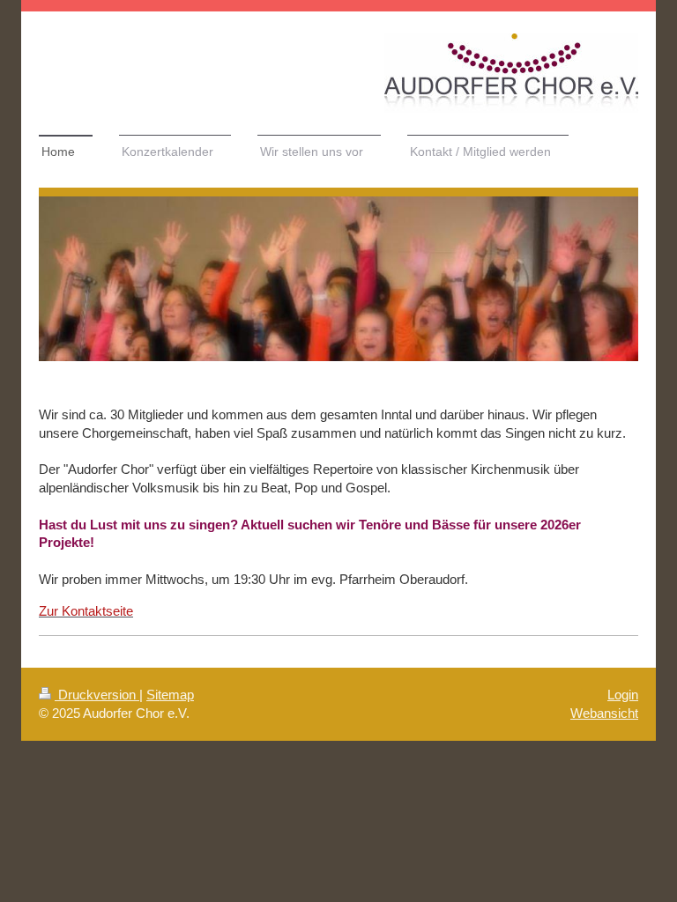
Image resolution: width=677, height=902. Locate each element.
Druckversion (97, 694)
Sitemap (170, 694)
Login (622, 694)
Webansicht (604, 713)
